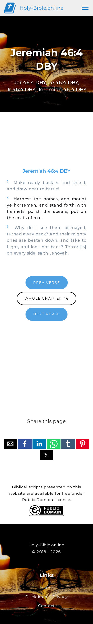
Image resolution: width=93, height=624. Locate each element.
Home (46, 587)
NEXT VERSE (46, 314)
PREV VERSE (46, 282)
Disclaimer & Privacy (46, 596)
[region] (46, 144)
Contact (46, 605)
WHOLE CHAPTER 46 (46, 298)
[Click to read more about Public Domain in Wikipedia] (46, 514)
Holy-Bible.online (42, 8)
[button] (10, 444)
